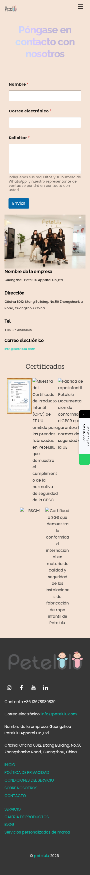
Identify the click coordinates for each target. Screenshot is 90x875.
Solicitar (19, 137)
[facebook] (21, 687)
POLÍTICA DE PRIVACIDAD (26, 772)
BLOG (9, 824)
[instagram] (9, 687)
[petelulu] (10, 11)
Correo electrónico (30, 111)
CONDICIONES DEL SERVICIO (29, 780)
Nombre (18, 84)
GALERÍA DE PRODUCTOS (26, 817)
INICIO (9, 764)
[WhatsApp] (84, 459)
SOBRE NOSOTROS (21, 788)
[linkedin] (45, 687)
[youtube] (33, 687)
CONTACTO (15, 795)
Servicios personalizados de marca (37, 832)
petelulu (41, 855)
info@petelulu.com (19, 348)
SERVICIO (12, 809)
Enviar (18, 203)
